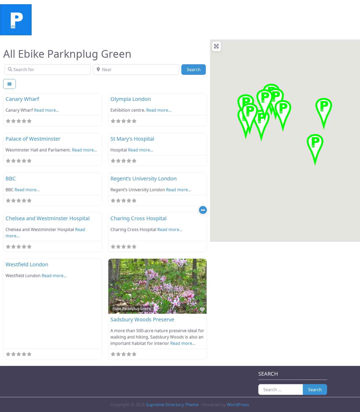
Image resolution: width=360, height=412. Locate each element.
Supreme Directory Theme (173, 405)
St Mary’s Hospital (132, 138)
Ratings (72, 20)
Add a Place (121, 20)
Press (169, 20)
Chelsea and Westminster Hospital (48, 218)
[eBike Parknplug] (16, 19)
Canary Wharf (22, 98)
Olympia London (130, 98)
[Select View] (9, 84)
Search (196, 69)
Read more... (46, 110)
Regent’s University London (143, 178)
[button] (315, 149)
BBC (11, 178)
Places (94, 20)
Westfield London (27, 264)
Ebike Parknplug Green (132, 308)
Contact (148, 20)
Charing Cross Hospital (138, 218)
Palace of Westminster (33, 138)
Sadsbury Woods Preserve (142, 319)
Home (50, 20)
